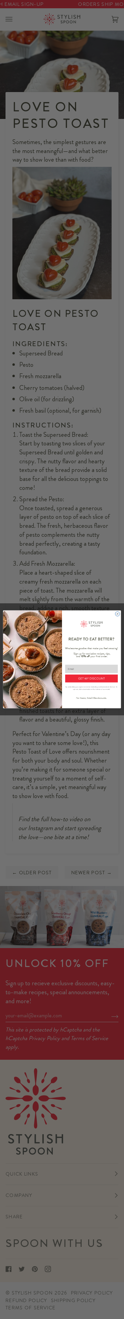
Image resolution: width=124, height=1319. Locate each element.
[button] (91, 679)
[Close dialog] (117, 614)
